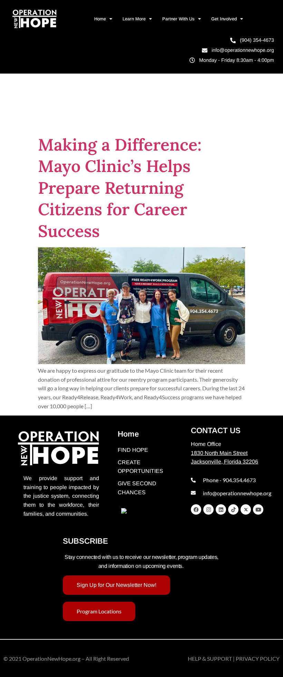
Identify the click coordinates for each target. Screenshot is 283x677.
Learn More (134, 18)
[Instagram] (208, 509)
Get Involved (224, 18)
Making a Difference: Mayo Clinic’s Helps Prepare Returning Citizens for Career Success (120, 187)
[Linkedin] (221, 509)
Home (100, 18)
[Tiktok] (233, 509)
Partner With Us (178, 18)
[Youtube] (258, 509)
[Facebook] (196, 509)
